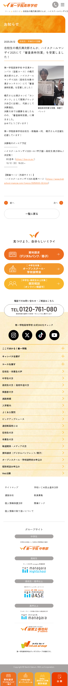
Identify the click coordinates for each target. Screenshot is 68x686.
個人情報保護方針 (14, 503)
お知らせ (17, 11)
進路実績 (6, 398)
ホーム (8, 11)
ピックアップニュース (13, 419)
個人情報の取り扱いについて (19, 511)
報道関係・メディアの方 (14, 446)
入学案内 (6, 405)
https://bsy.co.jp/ (25, 159)
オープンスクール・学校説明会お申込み (22, 459)
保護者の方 (7, 391)
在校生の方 (7, 432)
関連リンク (39, 503)
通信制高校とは (10, 425)
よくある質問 (8, 412)
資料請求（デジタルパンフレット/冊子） (22, 452)
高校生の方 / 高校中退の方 (15, 385)
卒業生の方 (7, 439)
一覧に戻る (31, 214)
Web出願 (6, 473)
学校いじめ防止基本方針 (46, 487)
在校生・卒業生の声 (12, 371)
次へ (55, 202)
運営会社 (9, 495)
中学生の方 (7, 378)
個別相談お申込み (11, 466)
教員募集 (38, 495)
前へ (12, 202)
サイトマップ (11, 487)
